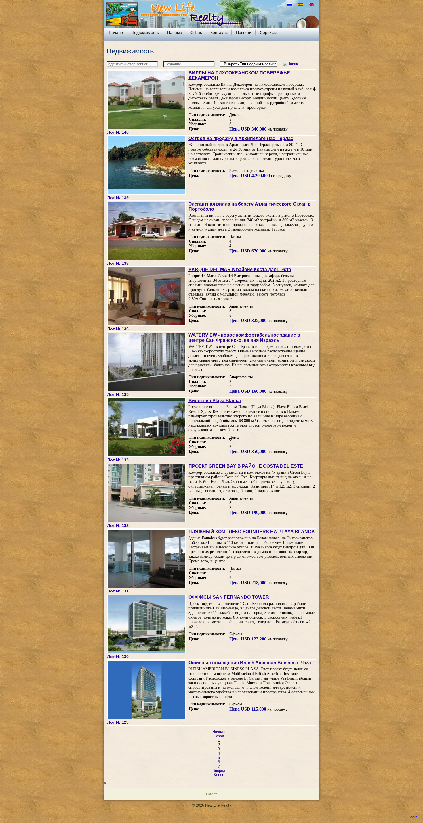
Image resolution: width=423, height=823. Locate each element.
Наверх (211, 794)
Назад (219, 736)
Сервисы (268, 32)
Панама (174, 32)
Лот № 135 (118, 394)
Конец (219, 775)
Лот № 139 (118, 197)
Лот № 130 (118, 656)
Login (412, 817)
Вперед (218, 770)
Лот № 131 (118, 591)
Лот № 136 (118, 329)
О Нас (196, 32)
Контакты (219, 32)
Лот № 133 (118, 460)
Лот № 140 (118, 132)
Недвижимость (145, 32)
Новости (243, 32)
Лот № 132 (118, 525)
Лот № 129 (118, 722)
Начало (116, 32)
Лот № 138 (118, 263)
